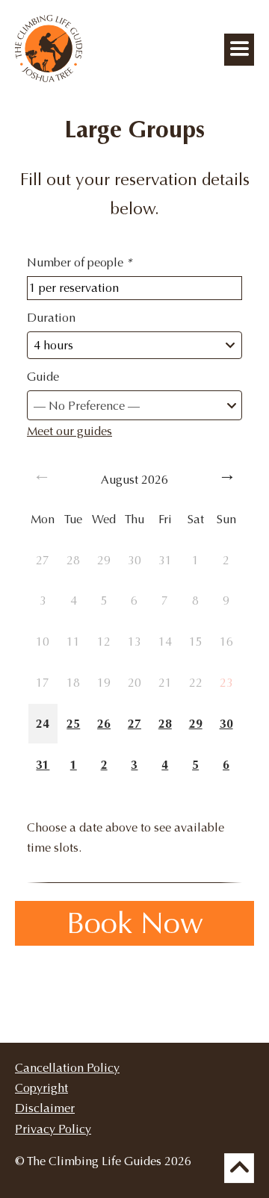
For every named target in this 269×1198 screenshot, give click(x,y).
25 (73, 724)
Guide (43, 376)
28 (165, 724)
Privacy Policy (53, 1129)
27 (134, 724)
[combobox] (134, 405)
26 (104, 724)
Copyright (41, 1088)
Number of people (79, 262)
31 (42, 765)
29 (195, 724)
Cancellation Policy (67, 1068)
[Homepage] (48, 78)
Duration (51, 318)
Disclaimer (45, 1108)
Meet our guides (69, 431)
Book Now (135, 923)
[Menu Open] (239, 50)
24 (42, 724)
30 (226, 724)
